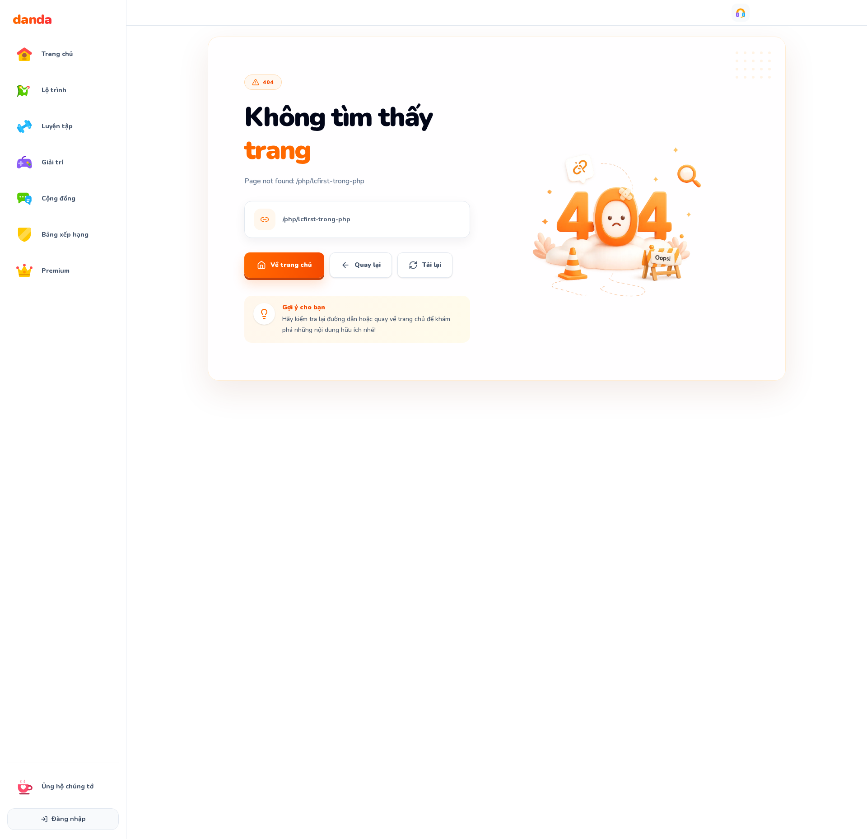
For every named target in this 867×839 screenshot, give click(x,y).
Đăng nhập (68, 819)
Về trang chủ (291, 265)
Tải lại (431, 265)
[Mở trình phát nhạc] (741, 13)
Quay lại (367, 265)
